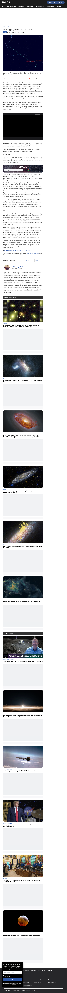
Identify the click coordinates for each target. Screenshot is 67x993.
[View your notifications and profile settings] (57, 2)
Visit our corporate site (46, 970)
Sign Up (12, 979)
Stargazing (30, 6)
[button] (61, 2)
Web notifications (52, 982)
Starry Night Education (33, 253)
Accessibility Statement (24, 982)
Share (6, 78)
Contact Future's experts (24, 979)
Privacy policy (51, 979)
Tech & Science (50, 6)
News (5, 32)
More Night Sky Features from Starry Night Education (17, 250)
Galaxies (11, 26)
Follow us (32, 78)
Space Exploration (11, 6)
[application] (23, 126)
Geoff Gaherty (12, 32)
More (58, 6)
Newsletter (40, 78)
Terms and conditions (38, 979)
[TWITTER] (20, 266)
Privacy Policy (14, 984)
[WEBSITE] (22, 266)
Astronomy (21, 6)
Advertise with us (37, 982)
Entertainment (40, 6)
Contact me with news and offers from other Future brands (12, 976)
